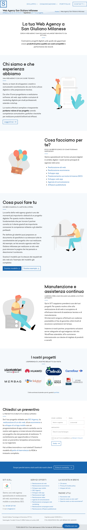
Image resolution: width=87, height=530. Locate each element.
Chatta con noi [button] (71, 526)
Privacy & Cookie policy (68, 486)
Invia (55, 443)
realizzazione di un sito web (14, 422)
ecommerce (35, 422)
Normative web (65, 497)
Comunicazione (48, 4)
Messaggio (55, 427)
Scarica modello (11, 268)
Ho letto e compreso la (68, 438)
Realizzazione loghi (38, 495)
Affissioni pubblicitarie (57, 185)
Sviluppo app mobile (39, 488)
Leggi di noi (9, 122)
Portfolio (65, 4)
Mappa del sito (65, 488)
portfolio (56, 392)
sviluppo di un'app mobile (15, 425)
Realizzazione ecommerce (58, 170)
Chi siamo (63, 483)
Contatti (79, 4)
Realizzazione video (38, 497)
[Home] (3, 4)
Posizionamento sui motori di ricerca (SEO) (65, 176)
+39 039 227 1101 (10, 506)
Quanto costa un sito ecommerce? (71, 501)
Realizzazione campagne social (42, 506)
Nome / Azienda (56, 418)
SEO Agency (33, 419)
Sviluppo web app (55, 179)
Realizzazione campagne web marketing (42, 503)
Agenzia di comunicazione (58, 182)
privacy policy (77, 438)
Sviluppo (31, 4)
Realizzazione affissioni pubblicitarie (44, 509)
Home (57, 11)
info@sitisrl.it (11, 509)
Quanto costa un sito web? (69, 499)
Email (71, 418)
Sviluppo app (53, 173)
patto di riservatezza (20, 450)
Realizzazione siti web (57, 167)
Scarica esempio (30, 268)
